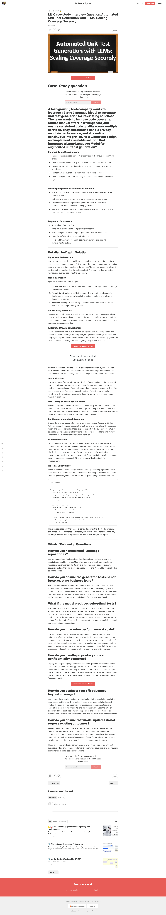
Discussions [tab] (62, 821)
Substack (73, 911)
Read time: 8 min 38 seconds (57, 862)
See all (52, 872)
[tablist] (56, 797)
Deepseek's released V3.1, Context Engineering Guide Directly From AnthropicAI (70, 833)
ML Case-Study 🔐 (54, 11)
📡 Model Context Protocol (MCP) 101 (64, 859)
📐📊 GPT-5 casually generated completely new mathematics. (69, 828)
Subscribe (150, 3)
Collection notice (95, 901)
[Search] (138, 3)
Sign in (160, 3)
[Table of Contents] (2, 457)
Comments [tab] (52, 797)
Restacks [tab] (60, 797)
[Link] (45, 85)
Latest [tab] (55, 821)
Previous (55, 783)
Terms (87, 901)
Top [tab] (50, 821)
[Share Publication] (142, 3)
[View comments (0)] (54, 30)
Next (112, 783)
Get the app (92, 906)
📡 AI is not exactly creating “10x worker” (66, 844)
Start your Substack (78, 906)
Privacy (81, 901)
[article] (83, 833)
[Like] (50, 30)
